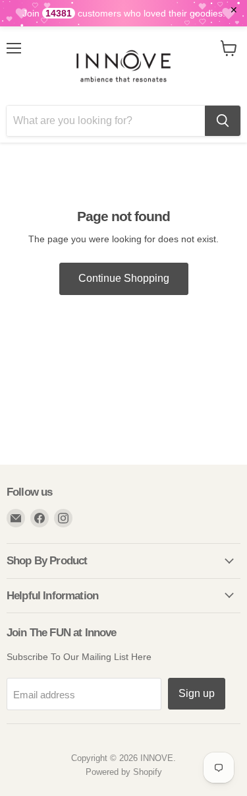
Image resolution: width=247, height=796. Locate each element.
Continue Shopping (123, 278)
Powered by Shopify (124, 772)
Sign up (196, 693)
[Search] (222, 121)
